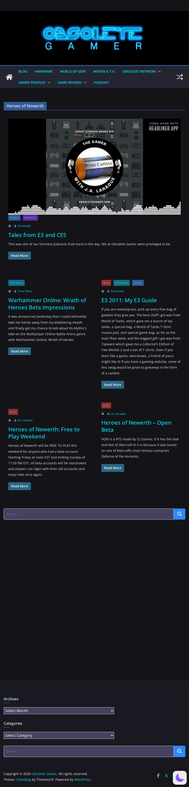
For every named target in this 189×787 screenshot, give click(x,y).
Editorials (16, 282)
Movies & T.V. (104, 71)
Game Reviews (70, 82)
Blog (22, 71)
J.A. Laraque (25, 420)
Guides (138, 282)
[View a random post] (179, 77)
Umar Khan (25, 291)
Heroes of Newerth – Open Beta (136, 426)
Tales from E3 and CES (37, 235)
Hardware (44, 71)
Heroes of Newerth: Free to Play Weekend (44, 432)
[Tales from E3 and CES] (94, 167)
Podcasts (30, 217)
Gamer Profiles (31, 82)
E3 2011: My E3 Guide (129, 300)
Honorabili (24, 226)
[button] (158, 71)
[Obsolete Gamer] (9, 77)
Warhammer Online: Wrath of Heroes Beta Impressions (47, 303)
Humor (14, 217)
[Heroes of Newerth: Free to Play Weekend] (48, 405)
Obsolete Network (139, 71)
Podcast (101, 82)
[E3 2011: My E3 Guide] (141, 276)
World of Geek (73, 71)
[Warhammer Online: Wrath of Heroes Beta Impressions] (48, 276)
